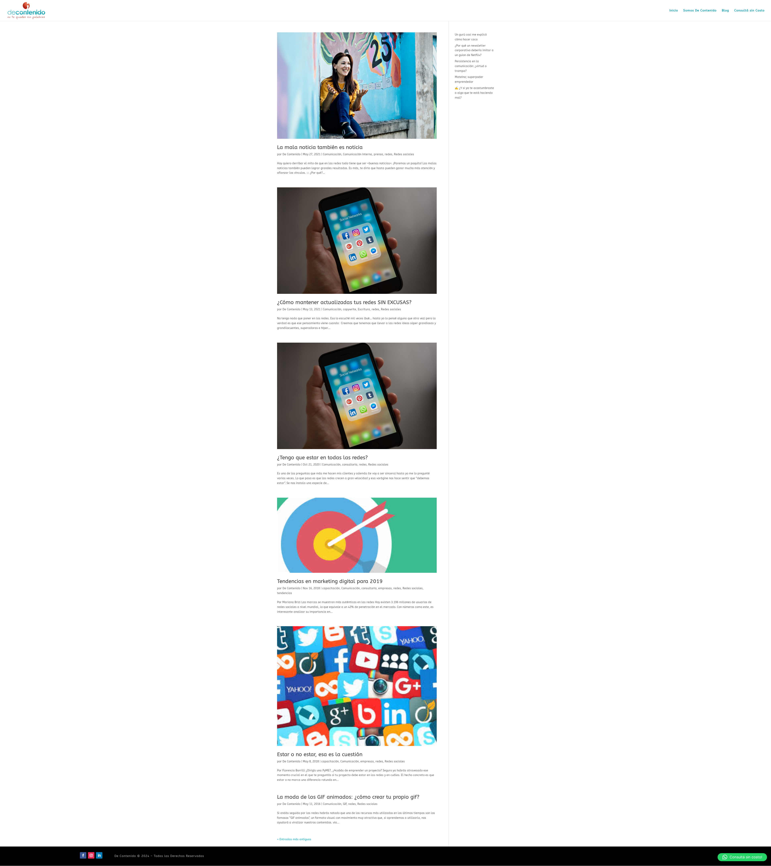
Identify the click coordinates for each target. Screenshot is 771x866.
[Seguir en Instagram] (91, 855)
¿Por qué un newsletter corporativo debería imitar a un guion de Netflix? (474, 50)
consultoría (349, 464)
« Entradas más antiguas (294, 839)
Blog (725, 10)
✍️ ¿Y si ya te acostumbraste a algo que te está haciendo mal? (474, 92)
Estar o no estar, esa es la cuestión (319, 754)
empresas (385, 588)
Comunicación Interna (357, 154)
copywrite (349, 309)
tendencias (284, 593)
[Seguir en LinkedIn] (99, 855)
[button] (742, 857)
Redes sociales (404, 154)
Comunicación (332, 154)
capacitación (331, 588)
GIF (345, 804)
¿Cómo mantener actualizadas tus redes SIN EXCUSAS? (344, 302)
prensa (378, 154)
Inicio (673, 10)
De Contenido (291, 154)
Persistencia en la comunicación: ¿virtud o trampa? (470, 66)
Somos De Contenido (700, 10)
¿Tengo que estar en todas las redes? (322, 457)
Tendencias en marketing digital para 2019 (330, 581)
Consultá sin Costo (749, 10)
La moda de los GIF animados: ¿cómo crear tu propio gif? (348, 797)
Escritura (364, 309)
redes (388, 154)
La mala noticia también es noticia (320, 147)
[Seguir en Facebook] (83, 855)
